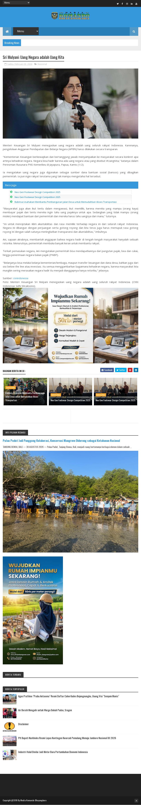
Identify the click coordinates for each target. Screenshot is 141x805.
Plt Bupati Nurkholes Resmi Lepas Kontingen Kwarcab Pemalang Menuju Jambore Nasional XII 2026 (67, 738)
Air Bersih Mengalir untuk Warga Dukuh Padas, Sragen (45, 710)
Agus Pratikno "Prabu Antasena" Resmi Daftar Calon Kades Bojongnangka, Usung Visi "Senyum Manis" (68, 696)
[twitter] (118, 4)
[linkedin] (132, 4)
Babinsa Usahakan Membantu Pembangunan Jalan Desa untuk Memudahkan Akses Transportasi (66, 201)
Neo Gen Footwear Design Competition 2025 (37, 192)
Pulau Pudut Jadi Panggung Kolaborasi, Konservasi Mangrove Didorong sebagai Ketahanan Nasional (61, 440)
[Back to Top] (136, 801)
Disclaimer (23, 724)
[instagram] (127, 4)
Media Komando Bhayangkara (33, 800)
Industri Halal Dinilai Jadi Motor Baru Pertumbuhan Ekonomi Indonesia (53, 752)
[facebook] (122, 4)
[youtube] (136, 4)
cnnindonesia (20, 278)
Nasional (42, 64)
